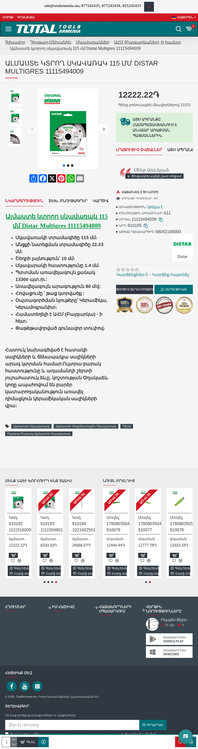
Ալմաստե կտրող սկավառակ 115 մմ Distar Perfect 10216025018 (83, 539)
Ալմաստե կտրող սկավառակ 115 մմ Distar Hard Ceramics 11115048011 (51, 539)
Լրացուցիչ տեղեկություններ (134, 289)
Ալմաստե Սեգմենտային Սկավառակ (86, 426)
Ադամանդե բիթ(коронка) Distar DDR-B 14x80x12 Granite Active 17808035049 (149, 539)
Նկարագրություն (24, 201)
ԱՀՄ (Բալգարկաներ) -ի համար (147, 42)
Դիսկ (126, 426)
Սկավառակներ (92, 42)
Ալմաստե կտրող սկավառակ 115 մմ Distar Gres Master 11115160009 (19, 539)
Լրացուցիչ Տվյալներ (139, 149)
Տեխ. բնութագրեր (67, 201)
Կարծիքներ (105, 201)
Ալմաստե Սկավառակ (31, 426)
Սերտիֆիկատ (176, 289)
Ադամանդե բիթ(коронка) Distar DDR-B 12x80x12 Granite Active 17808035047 (117, 539)
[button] (32, 128)
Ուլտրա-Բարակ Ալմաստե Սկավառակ (38, 434)
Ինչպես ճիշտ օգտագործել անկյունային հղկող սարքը (176, 620)
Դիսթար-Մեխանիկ (50, 42)
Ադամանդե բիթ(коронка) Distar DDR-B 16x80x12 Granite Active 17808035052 (180, 539)
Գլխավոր (15, 42)
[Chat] (185, 736)
